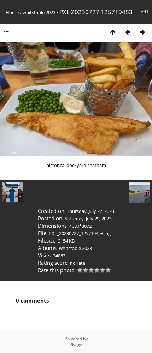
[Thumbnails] (112, 32)
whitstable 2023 (39, 12)
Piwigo (76, 345)
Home (12, 12)
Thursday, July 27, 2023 (90, 211)
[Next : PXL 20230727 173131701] (142, 32)
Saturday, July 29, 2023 (88, 218)
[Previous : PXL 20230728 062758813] (127, 32)
